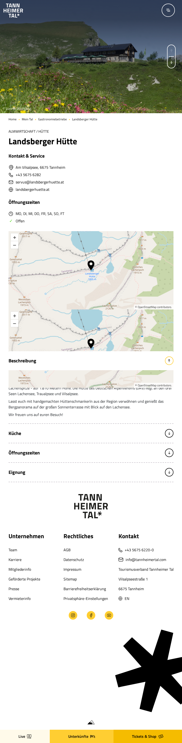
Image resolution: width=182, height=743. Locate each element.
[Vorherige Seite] (171, 50)
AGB (67, 550)
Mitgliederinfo (20, 569)
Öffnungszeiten (24, 452)
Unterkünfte (78, 736)
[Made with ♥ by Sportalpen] (91, 722)
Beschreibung (22, 360)
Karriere (15, 559)
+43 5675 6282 (28, 175)
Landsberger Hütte (84, 119)
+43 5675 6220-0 (139, 550)
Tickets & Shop (144, 736)
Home (13, 119)
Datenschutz (74, 559)
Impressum (72, 569)
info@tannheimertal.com (146, 559)
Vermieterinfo (20, 598)
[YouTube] (109, 615)
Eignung (17, 472)
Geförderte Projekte (24, 579)
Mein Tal (27, 119)
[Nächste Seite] (171, 62)
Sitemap (70, 579)
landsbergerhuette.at (33, 189)
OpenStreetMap (147, 307)
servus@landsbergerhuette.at (40, 182)
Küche (15, 433)
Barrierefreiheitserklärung (85, 589)
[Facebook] (91, 615)
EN (127, 598)
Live (21, 736)
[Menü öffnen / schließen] (168, 10)
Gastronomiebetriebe (52, 119)
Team (13, 550)
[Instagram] (73, 615)
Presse (14, 589)
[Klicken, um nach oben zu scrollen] (8, 712)
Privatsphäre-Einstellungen (86, 598)
